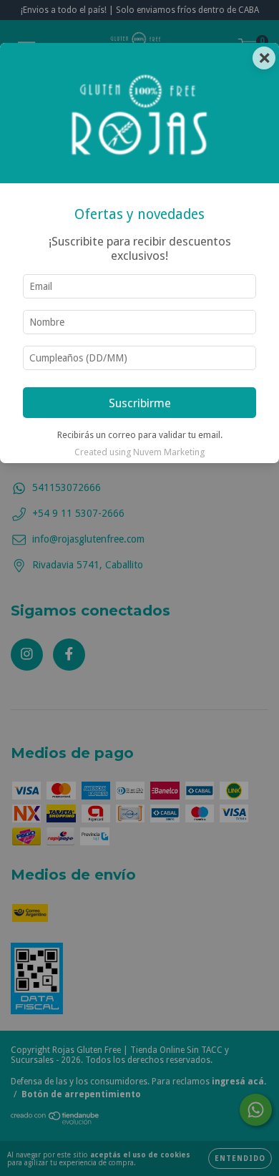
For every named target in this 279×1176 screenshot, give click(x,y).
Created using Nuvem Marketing (139, 452)
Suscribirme (140, 403)
